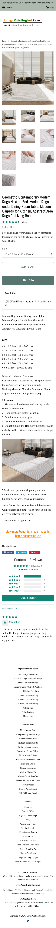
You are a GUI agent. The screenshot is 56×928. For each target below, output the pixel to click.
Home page (28, 716)
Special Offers (28, 811)
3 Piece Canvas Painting (28, 695)
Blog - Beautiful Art (28, 849)
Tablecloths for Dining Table (28, 759)
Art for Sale (28, 708)
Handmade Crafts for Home (28, 780)
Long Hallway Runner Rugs (28, 734)
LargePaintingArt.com (36, 916)
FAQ (28, 819)
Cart (52, 7)
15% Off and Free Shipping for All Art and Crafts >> (28, 303)
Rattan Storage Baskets (28, 743)
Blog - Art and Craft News (28, 845)
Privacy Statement (28, 840)
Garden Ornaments (28, 768)
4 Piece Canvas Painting (28, 699)
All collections (28, 712)
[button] (10, 222)
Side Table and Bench (28, 793)
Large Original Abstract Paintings (28, 687)
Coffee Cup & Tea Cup (28, 776)
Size (4, 248)
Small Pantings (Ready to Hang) (28, 678)
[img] (9, 617)
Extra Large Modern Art (28, 674)
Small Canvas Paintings (28, 682)
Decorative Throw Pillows (28, 751)
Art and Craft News (28, 824)
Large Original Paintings (28, 691)
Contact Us (28, 836)
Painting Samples (28, 828)
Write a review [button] (28, 598)
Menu (9, 8)
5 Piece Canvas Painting (28, 703)
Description (10, 293)
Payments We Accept (28, 815)
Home (4, 41)
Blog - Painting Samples (28, 857)
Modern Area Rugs (28, 730)
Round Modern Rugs (28, 738)
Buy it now (28, 280)
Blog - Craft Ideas (28, 853)
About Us (28, 807)
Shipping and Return (28, 832)
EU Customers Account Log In (28, 861)
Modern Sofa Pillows (28, 755)
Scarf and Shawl (28, 764)
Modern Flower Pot (28, 772)
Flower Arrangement (28, 789)
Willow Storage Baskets (28, 747)
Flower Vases (28, 785)
